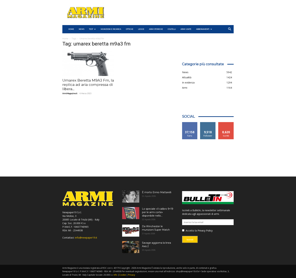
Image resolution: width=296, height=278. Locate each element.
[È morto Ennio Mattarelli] (130, 197)
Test (91, 29)
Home (65, 38)
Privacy (131, 274)
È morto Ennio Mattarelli (156, 192)
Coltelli (172, 29)
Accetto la (191, 230)
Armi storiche (156, 29)
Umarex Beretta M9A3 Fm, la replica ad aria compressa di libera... (88, 84)
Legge (141, 29)
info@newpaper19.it (86, 237)
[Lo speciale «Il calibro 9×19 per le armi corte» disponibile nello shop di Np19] (130, 213)
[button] (229, 29)
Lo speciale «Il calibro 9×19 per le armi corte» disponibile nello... (157, 212)
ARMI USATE (186, 29)
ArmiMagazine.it (69, 93)
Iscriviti (226, 123)
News (81, 29)
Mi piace (190, 123)
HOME (71, 29)
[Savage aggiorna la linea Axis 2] (130, 247)
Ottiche (129, 29)
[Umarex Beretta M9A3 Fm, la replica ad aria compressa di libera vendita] (88, 63)
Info (115, 274)
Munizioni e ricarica (111, 29)
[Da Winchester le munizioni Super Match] (130, 231)
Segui (208, 123)
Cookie (122, 274)
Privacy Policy (205, 230)
